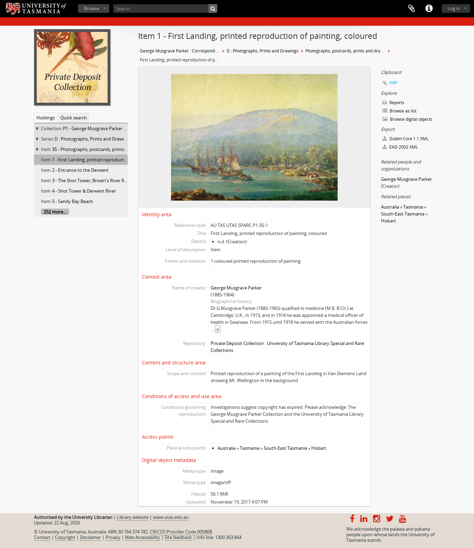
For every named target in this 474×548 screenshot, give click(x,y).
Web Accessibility (142, 537)
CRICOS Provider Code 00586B (181, 532)
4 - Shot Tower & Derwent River (84, 191)
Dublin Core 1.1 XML (408, 139)
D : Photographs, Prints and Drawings (92, 139)
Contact (42, 537)
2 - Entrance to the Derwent (80, 170)
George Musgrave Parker (236, 288)
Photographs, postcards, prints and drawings (346, 51)
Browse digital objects (410, 119)
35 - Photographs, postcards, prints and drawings (102, 149)
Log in (454, 8)
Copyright (65, 537)
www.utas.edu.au (171, 517)
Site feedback (178, 537)
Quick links (429, 8)
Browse (91, 8)
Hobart (318, 448)
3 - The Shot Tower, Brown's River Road (92, 180)
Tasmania (250, 448)
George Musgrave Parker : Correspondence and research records (180, 51)
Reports (396, 103)
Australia (227, 448)
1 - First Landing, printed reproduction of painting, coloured (113, 160)
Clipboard (411, 8)
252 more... (55, 212)
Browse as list (402, 111)
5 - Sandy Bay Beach (72, 201)
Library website (133, 517)
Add (393, 82)
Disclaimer (90, 537)
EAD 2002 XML (403, 147)
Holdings (45, 118)
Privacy (112, 537)
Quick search (73, 118)
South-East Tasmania (285, 448)
